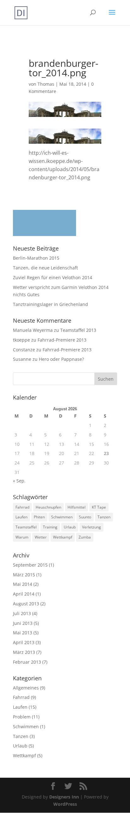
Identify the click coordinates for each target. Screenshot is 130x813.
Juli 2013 (22, 613)
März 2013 (24, 652)
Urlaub (70, 527)
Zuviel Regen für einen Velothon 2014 (52, 277)
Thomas (46, 84)
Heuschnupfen (48, 507)
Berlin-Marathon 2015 (36, 258)
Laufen (21, 517)
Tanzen (104, 517)
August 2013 (26, 604)
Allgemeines (26, 688)
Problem (22, 717)
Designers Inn (64, 797)
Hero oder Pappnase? (61, 359)
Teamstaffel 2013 (78, 330)
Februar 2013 (27, 662)
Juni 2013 (22, 623)
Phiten (39, 517)
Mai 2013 (22, 633)
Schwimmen (62, 517)
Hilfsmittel (77, 507)
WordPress (65, 804)
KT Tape (99, 507)
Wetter (41, 537)
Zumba (85, 537)
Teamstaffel (26, 527)
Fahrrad (22, 507)
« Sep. (19, 481)
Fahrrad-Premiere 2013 (62, 340)
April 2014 (23, 594)
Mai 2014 (22, 584)
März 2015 (24, 575)
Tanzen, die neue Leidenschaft (45, 268)
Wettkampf (62, 537)
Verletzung (91, 527)
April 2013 (23, 642)
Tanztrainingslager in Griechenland (50, 304)
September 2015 (30, 565)
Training (50, 527)
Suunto (85, 517)
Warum (21, 537)
